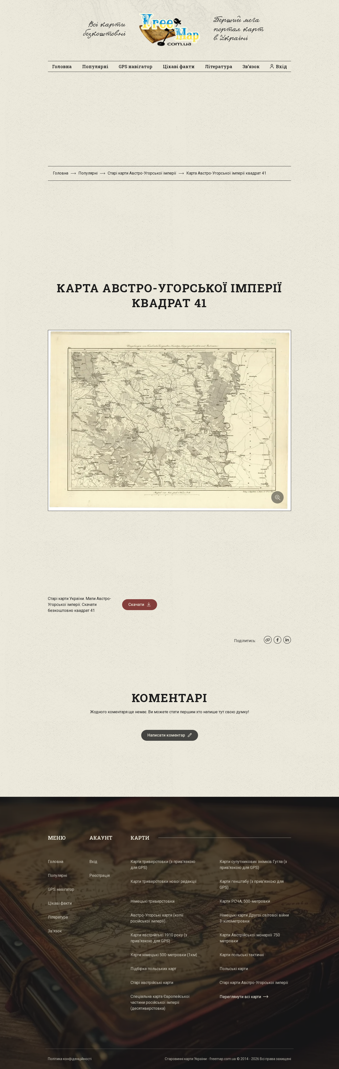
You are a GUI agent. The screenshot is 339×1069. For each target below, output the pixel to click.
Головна (62, 66)
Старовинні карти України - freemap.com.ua (200, 1059)
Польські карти (234, 968)
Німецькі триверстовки (152, 901)
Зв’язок (251, 66)
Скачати (136, 604)
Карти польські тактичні (242, 954)
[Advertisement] (169, 121)
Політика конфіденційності (70, 1059)
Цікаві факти (179, 66)
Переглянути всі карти (240, 996)
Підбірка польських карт (153, 968)
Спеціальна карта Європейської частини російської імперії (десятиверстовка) (160, 1002)
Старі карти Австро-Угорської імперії (142, 173)
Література (218, 66)
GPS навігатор (135, 66)
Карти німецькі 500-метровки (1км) (164, 954)
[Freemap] (169, 29)
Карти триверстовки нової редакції (164, 881)
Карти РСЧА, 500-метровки (245, 901)
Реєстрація (99, 875)
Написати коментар (166, 735)
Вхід (281, 66)
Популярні (95, 66)
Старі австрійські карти (152, 982)
